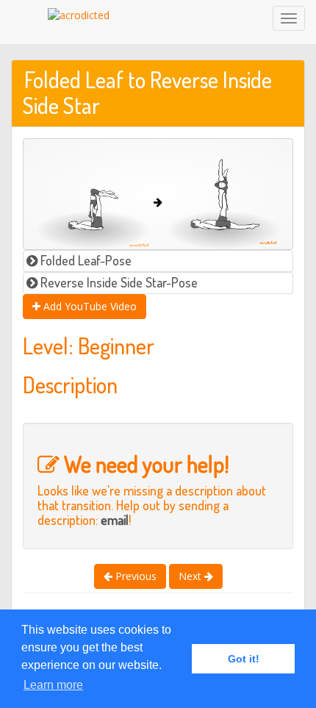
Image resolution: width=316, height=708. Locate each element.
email (115, 520)
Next (191, 576)
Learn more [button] (53, 685)
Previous (134, 576)
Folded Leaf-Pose (84, 260)
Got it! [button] (243, 659)
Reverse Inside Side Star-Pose (117, 282)
